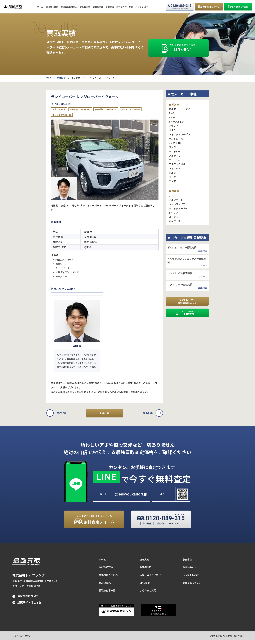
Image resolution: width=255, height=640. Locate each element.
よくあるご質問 (148, 590)
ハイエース (174, 221)
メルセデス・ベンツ (179, 109)
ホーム (102, 559)
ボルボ (172, 172)
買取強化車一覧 (107, 590)
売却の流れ (105, 582)
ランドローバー (177, 138)
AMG (171, 113)
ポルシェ (173, 130)
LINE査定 (145, 582)
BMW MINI (175, 143)
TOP (48, 78)
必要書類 (187, 559)
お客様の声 (145, 567)
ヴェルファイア (177, 204)
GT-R (171, 195)
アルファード (176, 200)
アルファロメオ (177, 164)
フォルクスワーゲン (179, 134)
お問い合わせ (190, 567)
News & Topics (191, 574)
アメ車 (172, 181)
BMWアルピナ (176, 121)
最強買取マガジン (192, 582)
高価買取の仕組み (108, 574)
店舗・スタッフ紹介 (150, 574)
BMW (172, 117)
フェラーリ (175, 155)
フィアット (175, 168)
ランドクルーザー (178, 208)
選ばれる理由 (106, 567)
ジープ (172, 177)
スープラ (173, 217)
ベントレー (175, 151)
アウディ (173, 126)
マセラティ (174, 160)
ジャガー (173, 147)
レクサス (173, 212)
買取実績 (61, 78)
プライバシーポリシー (22, 635)
